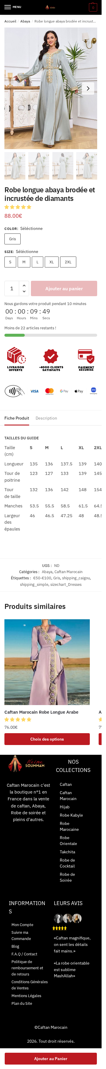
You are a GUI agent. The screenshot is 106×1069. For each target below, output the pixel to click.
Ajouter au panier (64, 288)
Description (46, 418)
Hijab (64, 807)
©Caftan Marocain (50, 1027)
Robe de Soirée (67, 877)
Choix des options (47, 739)
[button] (18, 207)
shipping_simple (34, 584)
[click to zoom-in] (50, 88)
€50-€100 (42, 578)
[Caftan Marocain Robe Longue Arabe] (47, 662)
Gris (12, 238)
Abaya (25, 21)
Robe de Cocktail (67, 863)
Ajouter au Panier (50, 1058)
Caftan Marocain (68, 571)
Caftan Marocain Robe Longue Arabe (41, 712)
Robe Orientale (68, 840)
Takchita (67, 851)
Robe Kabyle (71, 815)
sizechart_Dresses (66, 584)
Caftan (66, 784)
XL (51, 262)
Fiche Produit (16, 418)
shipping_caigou (76, 578)
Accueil (10, 21)
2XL (68, 262)
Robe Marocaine (69, 826)
